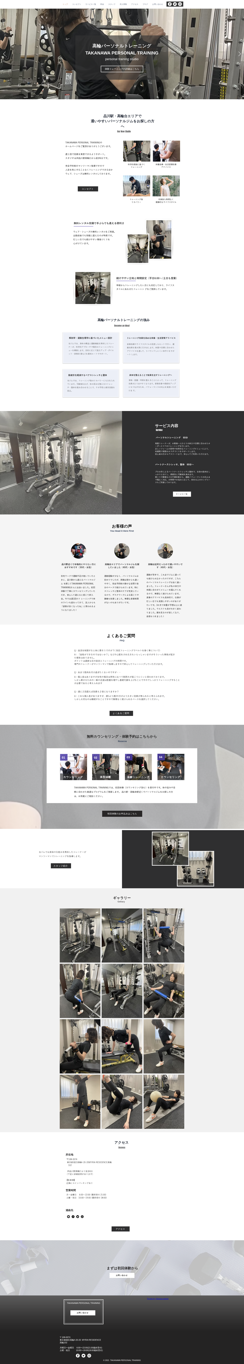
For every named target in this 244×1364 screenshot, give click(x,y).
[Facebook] (73, 1216)
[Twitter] (77, 1216)
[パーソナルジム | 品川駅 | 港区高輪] (170, 4)
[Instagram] (82, 1216)
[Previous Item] (4, 54)
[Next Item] (239, 54)
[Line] (68, 1216)
